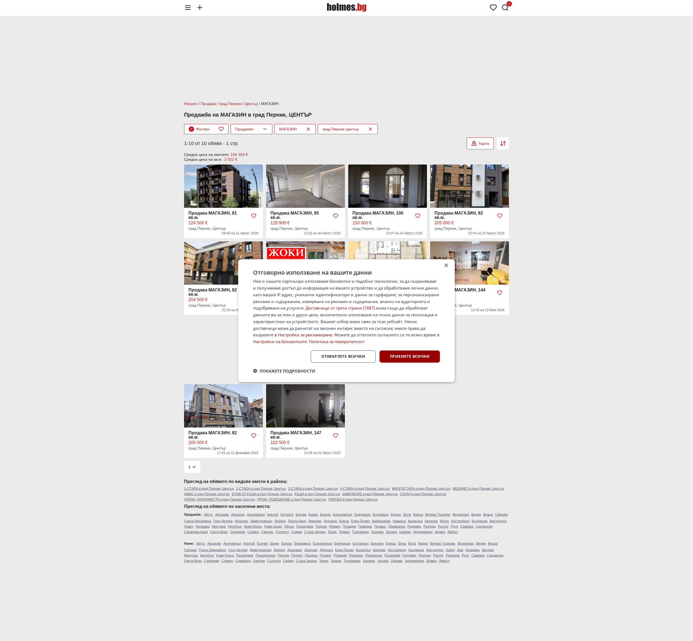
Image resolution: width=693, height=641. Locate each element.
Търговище (360, 532)
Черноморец (423, 532)
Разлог (443, 526)
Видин (476, 514)
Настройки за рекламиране (305, 334)
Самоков (466, 526)
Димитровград (261, 521)
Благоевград (342, 514)
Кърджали (480, 521)
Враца (488, 514)
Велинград (461, 514)
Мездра (488, 550)
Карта (484, 143)
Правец (380, 526)
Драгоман (294, 550)
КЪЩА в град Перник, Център (317, 494)
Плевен (335, 526)
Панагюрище (266, 555)
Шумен (440, 532)
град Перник (230, 103)
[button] (284, 371)
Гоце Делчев (223, 521)
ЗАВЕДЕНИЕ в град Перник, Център (370, 494)
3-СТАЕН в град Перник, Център (313, 488)
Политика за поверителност (337, 341)
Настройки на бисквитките (280, 341)
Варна (418, 514)
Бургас (396, 514)
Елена (344, 521)
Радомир (414, 526)
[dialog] (346, 320)
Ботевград (381, 514)
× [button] (446, 266)
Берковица (302, 543)
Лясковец (202, 526)
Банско (325, 514)
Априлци (238, 514)
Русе (454, 526)
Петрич (297, 555)
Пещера (311, 555)
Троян (332, 532)
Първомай (392, 555)
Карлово (431, 521)
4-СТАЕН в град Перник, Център (365, 488)
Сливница (243, 561)
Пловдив (349, 526)
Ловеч (188, 526)
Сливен (253, 532)
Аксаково (222, 514)
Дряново (315, 521)
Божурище (362, 514)
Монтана (219, 526)
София (296, 532)
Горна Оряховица (197, 521)
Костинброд (460, 521)
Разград (429, 526)
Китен (444, 521)
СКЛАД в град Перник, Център (423, 494)
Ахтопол (286, 514)
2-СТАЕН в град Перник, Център (261, 488)
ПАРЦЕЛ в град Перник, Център (353, 499)
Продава (208, 103)
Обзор (289, 526)
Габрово (501, 514)
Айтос (208, 514)
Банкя (313, 514)
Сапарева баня (196, 532)
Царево (405, 532)
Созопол (282, 532)
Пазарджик (304, 526)
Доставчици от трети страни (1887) (340, 308)
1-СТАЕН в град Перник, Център (209, 488)
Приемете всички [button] (410, 356)
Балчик (301, 514)
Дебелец (241, 521)
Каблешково (381, 521)
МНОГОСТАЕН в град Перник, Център (421, 488)
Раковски (453, 555)
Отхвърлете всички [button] (343, 356)
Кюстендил (498, 521)
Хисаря (391, 532)
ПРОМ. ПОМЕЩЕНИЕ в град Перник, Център (291, 499)
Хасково (377, 532)
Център (251, 103)
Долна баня (297, 521)
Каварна (399, 521)
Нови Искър (253, 526)
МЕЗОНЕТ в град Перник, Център (478, 488)
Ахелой (272, 514)
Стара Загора (314, 532)
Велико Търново (437, 514)
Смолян (267, 532)
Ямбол (452, 532)
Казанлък (415, 521)
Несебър (235, 526)
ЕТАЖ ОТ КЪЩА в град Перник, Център (262, 494)
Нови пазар (273, 526)
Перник (321, 526)
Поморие (365, 526)
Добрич (280, 521)
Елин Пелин (360, 521)
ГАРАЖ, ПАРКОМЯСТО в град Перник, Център (219, 499)
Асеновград (256, 514)
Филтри (200, 129)
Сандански (484, 526)
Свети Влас (219, 532)
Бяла (407, 514)
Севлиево (237, 532)
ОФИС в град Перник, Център (207, 494)
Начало (190, 103)
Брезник (377, 543)
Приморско (396, 526)
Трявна (344, 532)
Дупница (330, 521)
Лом (460, 550)
